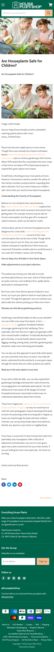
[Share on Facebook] (3, 484)
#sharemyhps (7, 597)
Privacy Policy (46, 640)
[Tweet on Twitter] (9, 484)
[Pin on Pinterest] (20, 484)
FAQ (37, 624)
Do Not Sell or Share (30, 640)
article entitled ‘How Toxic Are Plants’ (22, 206)
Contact (29, 624)
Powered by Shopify (27, 647)
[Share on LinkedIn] (14, 484)
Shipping (45, 624)
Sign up (43, 561)
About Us (5, 624)
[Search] (49, 13)
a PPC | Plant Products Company (15, 637)
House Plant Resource (25, 630)
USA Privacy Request (10, 640)
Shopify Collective (37, 627)
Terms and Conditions (39, 637)
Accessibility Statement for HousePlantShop (25, 633)
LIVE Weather (17, 624)
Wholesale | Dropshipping (17, 627)
